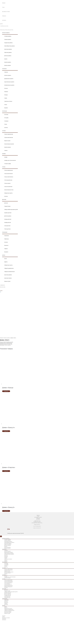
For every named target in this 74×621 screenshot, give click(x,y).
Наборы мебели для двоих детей (11, 209)
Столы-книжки (7, 183)
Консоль (6, 88)
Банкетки (6, 245)
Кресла (5, 58)
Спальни (6, 72)
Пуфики (6, 248)
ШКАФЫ (4, 153)
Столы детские (7, 225)
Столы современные (8, 170)
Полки (5, 104)
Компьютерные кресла (9, 143)
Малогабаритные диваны (9, 45)
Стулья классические (8, 137)
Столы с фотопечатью (8, 176)
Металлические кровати (9, 85)
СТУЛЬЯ (4, 130)
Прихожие (6, 235)
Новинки (4, 15)
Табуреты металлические (9, 271)
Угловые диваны (7, 36)
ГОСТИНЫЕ (4, 111)
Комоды (6, 94)
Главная (3, 2)
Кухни (5, 258)
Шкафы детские (7, 222)
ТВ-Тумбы (6, 117)
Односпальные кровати (9, 81)
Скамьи (5, 150)
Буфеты (5, 261)
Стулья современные (8, 134)
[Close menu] (1, 536)
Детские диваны (7, 55)
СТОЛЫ (3, 166)
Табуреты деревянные (9, 268)
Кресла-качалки (7, 65)
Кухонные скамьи (8, 278)
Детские (6, 203)
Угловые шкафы (7, 163)
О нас (3, 7)
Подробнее (6, 391)
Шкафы (5, 157)
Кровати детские (7, 212)
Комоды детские (7, 219)
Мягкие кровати (7, 75)
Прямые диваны (7, 39)
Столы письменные (8, 186)
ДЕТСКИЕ (4, 199)
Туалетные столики (8, 101)
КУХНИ (3, 255)
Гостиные (6, 114)
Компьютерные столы (8, 189)
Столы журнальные (8, 180)
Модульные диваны (8, 42)
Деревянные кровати (8, 78)
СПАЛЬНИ (4, 68)
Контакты (4, 20)
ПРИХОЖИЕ (4, 232)
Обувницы (6, 238)
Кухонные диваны (8, 49)
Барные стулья (7, 140)
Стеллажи (6, 121)
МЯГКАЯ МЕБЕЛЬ (6, 32)
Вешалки (6, 251)
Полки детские (7, 228)
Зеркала (6, 107)
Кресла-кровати (7, 62)
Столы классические (8, 173)
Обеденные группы (8, 193)
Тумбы (5, 98)
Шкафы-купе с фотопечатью (10, 160)
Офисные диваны (8, 52)
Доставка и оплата (6, 11)
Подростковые (7, 206)
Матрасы (6, 91)
